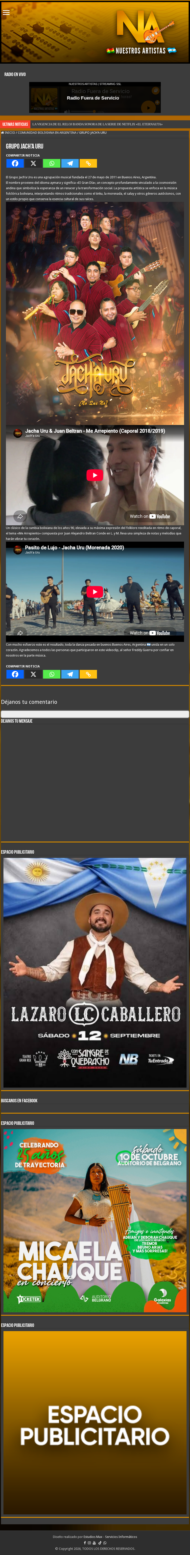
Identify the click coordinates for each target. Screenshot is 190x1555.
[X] (33, 163)
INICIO (9, 132)
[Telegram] (70, 163)
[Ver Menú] (6, 13)
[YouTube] (94, 1532)
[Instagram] (89, 1532)
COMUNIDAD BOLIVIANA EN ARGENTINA (47, 132)
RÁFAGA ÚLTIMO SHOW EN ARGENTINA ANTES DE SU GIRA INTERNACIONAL (89, 124)
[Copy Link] (88, 163)
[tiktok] (100, 1532)
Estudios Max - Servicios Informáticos (110, 1526)
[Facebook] (15, 163)
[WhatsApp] (105, 1532)
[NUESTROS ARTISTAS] (95, 32)
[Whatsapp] (51, 163)
